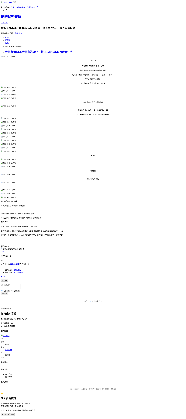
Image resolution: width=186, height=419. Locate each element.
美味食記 (17, 270)
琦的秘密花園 (11, 17)
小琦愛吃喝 (18, 272)
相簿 (7, 38)
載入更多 (4, 280)
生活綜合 (18, 33)
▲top (3, 276)
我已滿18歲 (5, 415)
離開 (12, 415)
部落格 (7, 40)
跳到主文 (4, 23)
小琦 (2, 251)
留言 (17, 264)
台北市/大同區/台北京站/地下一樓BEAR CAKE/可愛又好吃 (38, 51)
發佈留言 (4, 293)
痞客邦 (13, 264)
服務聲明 (113, 389)
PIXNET (76, 389)
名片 (7, 43)
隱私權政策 (105, 389)
